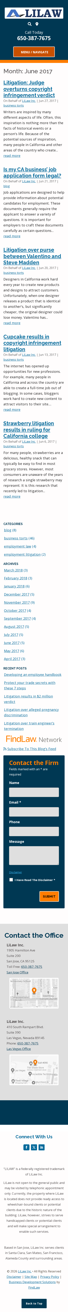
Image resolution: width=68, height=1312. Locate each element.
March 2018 (13, 570)
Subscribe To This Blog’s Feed (31, 749)
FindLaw (34, 1287)
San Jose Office (17, 972)
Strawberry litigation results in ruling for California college (28, 429)
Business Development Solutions (32, 1282)
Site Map (31, 1277)
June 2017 (11, 642)
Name (14, 782)
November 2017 (17, 602)
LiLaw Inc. (29, 101)
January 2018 (14, 586)
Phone (14, 822)
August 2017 (14, 626)
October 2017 (15, 610)
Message (16, 841)
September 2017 (17, 618)
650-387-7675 (34, 38)
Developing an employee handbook (32, 674)
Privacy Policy (49, 1277)
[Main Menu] (34, 52)
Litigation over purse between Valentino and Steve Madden (32, 256)
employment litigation (22, 554)
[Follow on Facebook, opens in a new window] (26, 1147)
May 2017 (11, 651)
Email (15, 802)
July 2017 (11, 634)
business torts (13, 105)
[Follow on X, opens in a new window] (34, 1147)
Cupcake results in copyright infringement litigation (32, 343)
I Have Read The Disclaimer (35, 880)
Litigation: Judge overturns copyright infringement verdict (29, 89)
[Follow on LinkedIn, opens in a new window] (42, 1147)
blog (6, 186)
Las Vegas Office (19, 1049)
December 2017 (16, 594)
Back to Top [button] (34, 1303)
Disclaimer (15, 872)
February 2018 (15, 578)
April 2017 (12, 658)
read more (11, 155)
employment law (17, 546)
